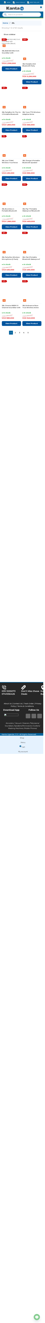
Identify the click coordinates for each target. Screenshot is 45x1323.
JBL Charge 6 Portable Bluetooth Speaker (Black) (31, 162)
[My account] (36, 8)
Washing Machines (15, 728)
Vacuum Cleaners (22, 723)
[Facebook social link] (28, 716)
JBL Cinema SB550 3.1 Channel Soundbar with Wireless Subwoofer (11, 307)
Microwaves (27, 726)
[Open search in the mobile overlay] (22, 14)
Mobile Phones (30, 728)
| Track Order (28, 704)
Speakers (18, 726)
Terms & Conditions (25, 706)
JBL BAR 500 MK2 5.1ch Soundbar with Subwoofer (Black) (10, 53)
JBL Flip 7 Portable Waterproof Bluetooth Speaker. (31, 211)
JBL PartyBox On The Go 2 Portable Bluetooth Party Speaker (11, 114)
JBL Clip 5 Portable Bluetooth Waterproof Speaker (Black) (31, 259)
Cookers (36, 726)
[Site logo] (15, 8)
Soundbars (9, 726)
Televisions (34, 723)
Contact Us (17, 704)
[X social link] (34, 716)
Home (5, 23)
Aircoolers (10, 723)
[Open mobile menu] (3, 8)
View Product (11, 69)
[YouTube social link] (39, 716)
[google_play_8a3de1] (11, 716)
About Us (8, 704)
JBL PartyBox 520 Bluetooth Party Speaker (29, 66)
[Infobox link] (30, 693)
